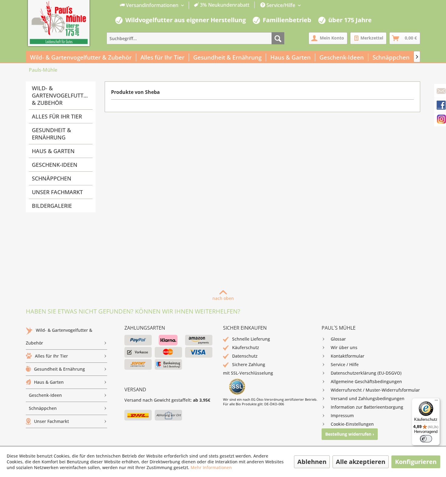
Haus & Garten (53, 151)
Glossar (338, 339)
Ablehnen (311, 462)
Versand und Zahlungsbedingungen (367, 398)
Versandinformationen (152, 5)
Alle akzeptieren (360, 462)
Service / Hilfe (345, 364)
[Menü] (436, 401)
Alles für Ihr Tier (57, 116)
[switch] (426, 438)
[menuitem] (185, 5)
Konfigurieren (416, 462)
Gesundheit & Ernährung (51, 133)
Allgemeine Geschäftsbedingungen (366, 381)
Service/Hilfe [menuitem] (280, 5)
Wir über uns (344, 347)
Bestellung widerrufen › (349, 434)
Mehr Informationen (211, 467)
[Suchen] (278, 38)
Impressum (342, 415)
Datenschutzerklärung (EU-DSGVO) (366, 373)
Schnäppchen (51, 178)
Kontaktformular (347, 356)
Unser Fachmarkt (57, 192)
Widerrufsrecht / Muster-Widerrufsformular (375, 390)
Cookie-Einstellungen (352, 424)
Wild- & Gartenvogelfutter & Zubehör (61, 95)
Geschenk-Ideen (54, 164)
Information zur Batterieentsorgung (367, 407)
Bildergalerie (52, 205)
